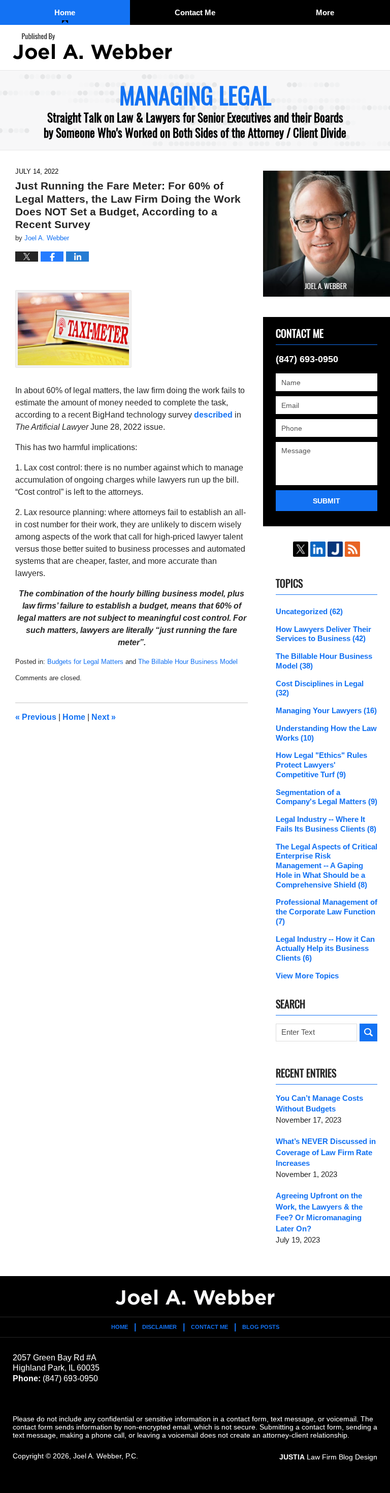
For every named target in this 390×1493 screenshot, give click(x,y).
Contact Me (195, 12)
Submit (326, 501)
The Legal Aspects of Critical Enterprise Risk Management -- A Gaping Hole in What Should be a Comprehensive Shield (326, 865)
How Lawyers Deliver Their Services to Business (323, 634)
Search (368, 1032)
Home (64, 12)
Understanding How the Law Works (326, 733)
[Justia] (335, 549)
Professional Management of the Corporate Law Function (326, 912)
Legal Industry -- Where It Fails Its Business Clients (326, 824)
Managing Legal (92, 46)
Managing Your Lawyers (326, 710)
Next (103, 717)
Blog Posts (260, 1327)
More (325, 12)
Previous (35, 717)
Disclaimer (159, 1327)
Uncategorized (309, 611)
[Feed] (352, 549)
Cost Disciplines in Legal (320, 688)
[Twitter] (300, 549)
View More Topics (307, 975)
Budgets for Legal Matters (85, 661)
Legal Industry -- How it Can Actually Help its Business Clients (325, 949)
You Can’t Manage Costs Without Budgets (319, 1104)
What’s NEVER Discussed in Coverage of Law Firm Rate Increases (326, 1152)
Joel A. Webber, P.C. (105, 1456)
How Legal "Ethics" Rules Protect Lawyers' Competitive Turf (321, 765)
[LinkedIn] (318, 549)
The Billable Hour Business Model (188, 661)
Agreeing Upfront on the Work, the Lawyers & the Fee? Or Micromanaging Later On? (319, 1212)
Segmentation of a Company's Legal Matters (326, 797)
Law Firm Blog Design (328, 1457)
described (213, 414)
